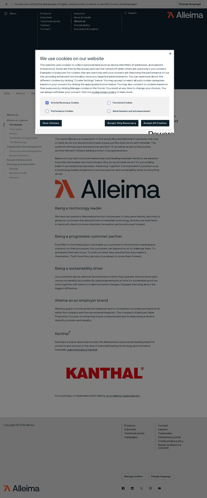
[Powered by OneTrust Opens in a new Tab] (160, 132)
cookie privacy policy (104, 92)
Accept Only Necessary (121, 123)
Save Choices (51, 123)
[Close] (170, 53)
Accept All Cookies (155, 123)
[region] (104, 92)
